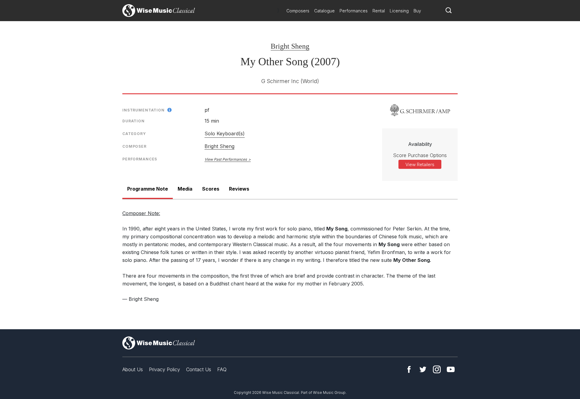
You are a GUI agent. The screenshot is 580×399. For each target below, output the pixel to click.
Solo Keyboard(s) (225, 133)
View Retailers (419, 164)
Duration (133, 121)
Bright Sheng (290, 46)
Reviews (239, 189)
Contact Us (198, 369)
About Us (132, 369)
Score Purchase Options (420, 155)
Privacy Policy (164, 369)
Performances (354, 10)
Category (134, 133)
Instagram (437, 369)
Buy (417, 10)
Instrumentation (143, 110)
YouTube (451, 369)
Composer (134, 146)
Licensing (399, 10)
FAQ (222, 369)
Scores (210, 189)
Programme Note (147, 189)
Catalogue (324, 10)
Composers (297, 10)
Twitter (423, 369)
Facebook (409, 369)
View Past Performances (226, 159)
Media (185, 189)
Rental (378, 10)
